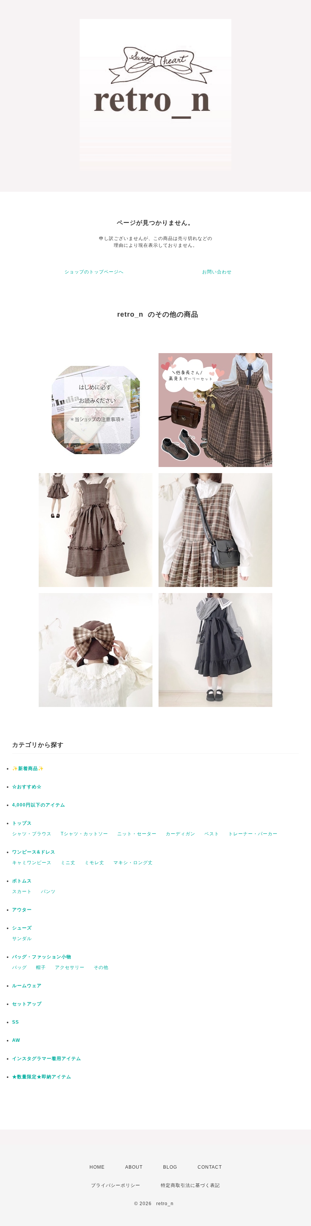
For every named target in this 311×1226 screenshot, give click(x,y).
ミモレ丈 (94, 862)
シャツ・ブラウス (32, 833)
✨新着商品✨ (28, 768)
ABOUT (134, 1167)
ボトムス (22, 881)
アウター (22, 909)
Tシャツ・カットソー (84, 833)
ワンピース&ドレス (33, 852)
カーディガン (180, 833)
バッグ (19, 967)
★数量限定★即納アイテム (41, 1076)
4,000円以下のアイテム (38, 805)
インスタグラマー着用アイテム (46, 1058)
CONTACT (210, 1167)
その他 (101, 967)
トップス (22, 823)
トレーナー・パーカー (253, 833)
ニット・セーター (137, 833)
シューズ (22, 928)
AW (16, 1040)
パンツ (48, 891)
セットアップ (27, 1004)
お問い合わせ (217, 272)
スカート (22, 891)
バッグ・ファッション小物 (41, 956)
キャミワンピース (32, 862)
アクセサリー (70, 967)
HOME (97, 1167)
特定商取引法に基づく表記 (190, 1185)
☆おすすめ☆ (27, 786)
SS (15, 1022)
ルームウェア (27, 985)
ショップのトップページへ (94, 272)
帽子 (41, 967)
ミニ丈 (68, 862)
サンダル (22, 938)
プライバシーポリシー (115, 1185)
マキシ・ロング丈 (133, 862)
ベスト (211, 833)
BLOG (170, 1167)
